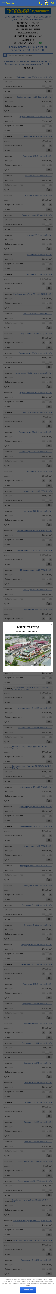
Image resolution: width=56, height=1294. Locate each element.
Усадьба (10, 3)
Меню (3, 3)
